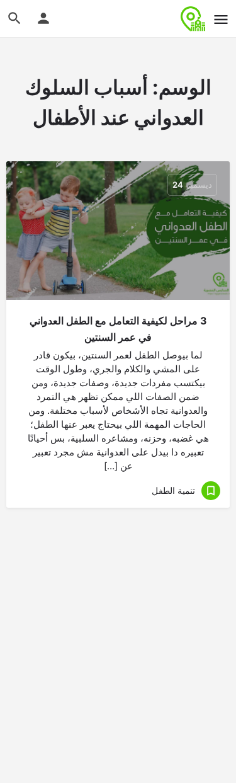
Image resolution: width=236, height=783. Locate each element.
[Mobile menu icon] (221, 19)
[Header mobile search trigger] (14, 18)
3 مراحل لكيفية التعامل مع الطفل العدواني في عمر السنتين (118, 328)
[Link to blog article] (118, 230)
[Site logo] (191, 18)
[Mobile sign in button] (43, 18)
